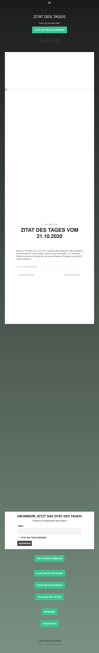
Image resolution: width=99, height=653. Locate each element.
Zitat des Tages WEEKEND (33, 537)
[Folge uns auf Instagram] (41, 40)
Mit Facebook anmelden (49, 558)
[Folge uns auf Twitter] (57, 40)
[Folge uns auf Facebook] (46, 40)
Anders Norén (55, 644)
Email (21, 526)
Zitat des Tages (50, 16)
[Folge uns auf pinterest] (52, 40)
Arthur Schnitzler (24, 266)
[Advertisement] (49, 70)
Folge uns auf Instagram (49, 573)
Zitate (34, 266)
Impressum (49, 611)
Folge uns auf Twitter (49, 597)
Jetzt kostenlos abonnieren (49, 30)
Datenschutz (49, 623)
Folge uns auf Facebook (49, 585)
